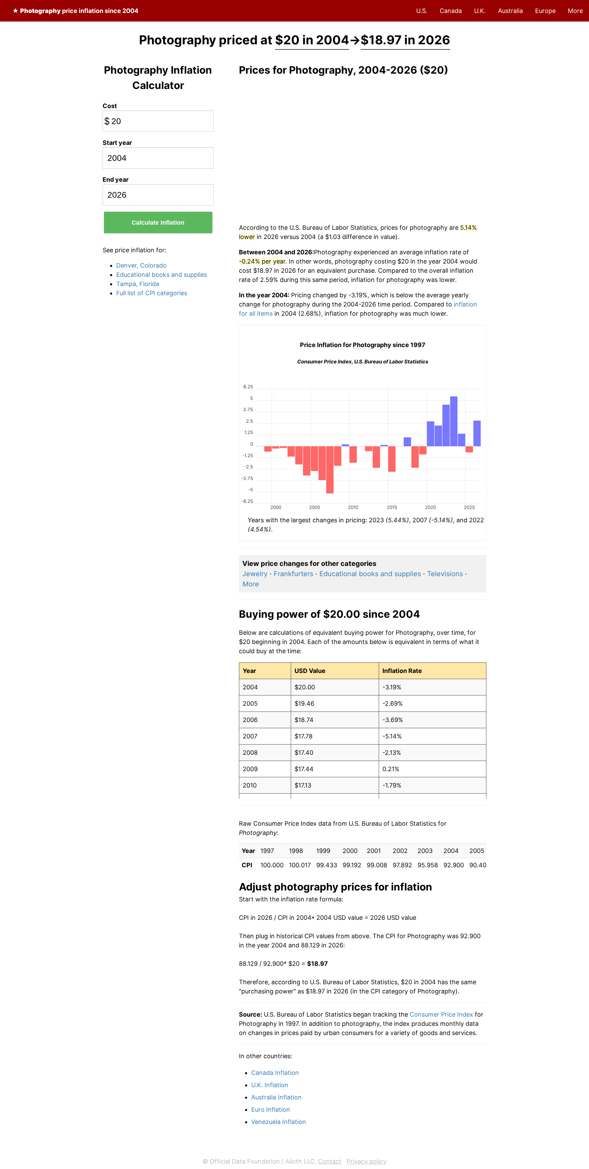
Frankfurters (293, 574)
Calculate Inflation (158, 222)
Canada (451, 10)
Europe (545, 10)
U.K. (480, 10)
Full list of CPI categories (151, 293)
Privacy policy (367, 1161)
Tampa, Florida (137, 283)
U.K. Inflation (269, 1085)
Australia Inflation (276, 1097)
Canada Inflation (275, 1072)
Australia (510, 10)
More (575, 10)
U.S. (421, 10)
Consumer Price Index (441, 1014)
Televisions (445, 574)
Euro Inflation (270, 1109)
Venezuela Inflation (278, 1121)
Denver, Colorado (141, 265)
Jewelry (255, 574)
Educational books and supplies (161, 274)
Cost (110, 105)
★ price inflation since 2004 (75, 10)
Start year (117, 142)
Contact (330, 1161)
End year (116, 179)
